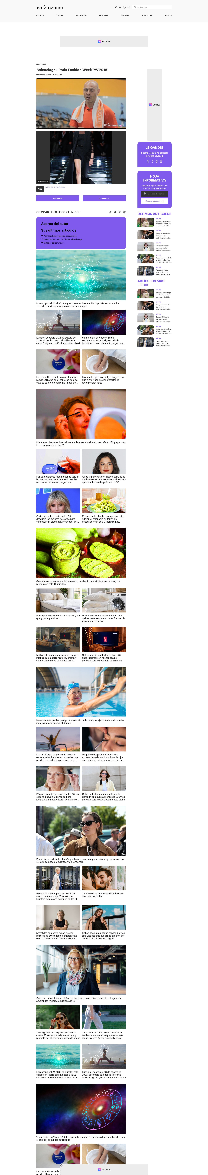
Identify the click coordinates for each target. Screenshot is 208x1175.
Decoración (81, 16)
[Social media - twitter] (115, 7)
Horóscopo (147, 16)
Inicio (38, 64)
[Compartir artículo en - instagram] (119, 212)
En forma (103, 16)
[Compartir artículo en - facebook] (110, 212)
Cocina (59, 16)
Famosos (124, 16)
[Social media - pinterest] (124, 7)
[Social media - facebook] (120, 7)
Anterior (58, 198)
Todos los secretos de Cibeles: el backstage (63, 239)
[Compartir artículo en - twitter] (115, 212)
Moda (44, 64)
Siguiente (103, 198)
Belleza (40, 16)
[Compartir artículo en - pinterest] (124, 212)
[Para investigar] (134, 7)
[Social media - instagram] (128, 7)
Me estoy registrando (153, 201)
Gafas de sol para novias (54, 243)
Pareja (168, 16)
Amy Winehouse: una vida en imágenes (60, 236)
